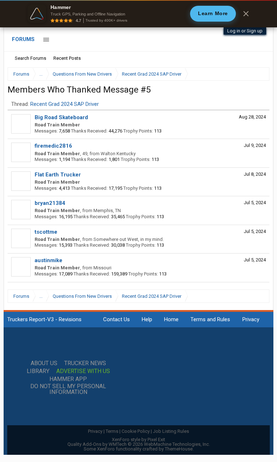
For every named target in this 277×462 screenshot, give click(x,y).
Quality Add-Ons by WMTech (138, 444)
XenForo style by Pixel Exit (138, 439)
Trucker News (85, 363)
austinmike (48, 260)
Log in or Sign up (245, 30)
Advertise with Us (83, 371)
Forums (23, 39)
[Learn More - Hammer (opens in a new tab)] (138, 13)
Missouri (102, 267)
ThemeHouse (179, 449)
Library (38, 371)
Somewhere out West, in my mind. (128, 239)
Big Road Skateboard (61, 117)
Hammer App (68, 379)
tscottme (46, 232)
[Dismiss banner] (246, 14)
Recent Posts (67, 58)
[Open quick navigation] (259, 74)
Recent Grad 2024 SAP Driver (64, 104)
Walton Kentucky (118, 153)
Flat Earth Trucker (58, 174)
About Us (44, 363)
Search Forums (30, 58)
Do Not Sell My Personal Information (68, 389)
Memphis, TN (107, 210)
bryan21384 (50, 203)
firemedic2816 (53, 146)
